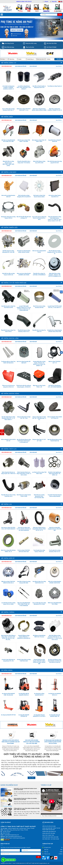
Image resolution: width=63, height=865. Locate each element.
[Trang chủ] (8, 8)
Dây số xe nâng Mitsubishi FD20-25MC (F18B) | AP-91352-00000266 (23, 604)
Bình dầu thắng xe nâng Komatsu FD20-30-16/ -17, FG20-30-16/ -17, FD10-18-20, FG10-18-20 (54, 637)
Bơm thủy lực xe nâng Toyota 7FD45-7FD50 (24, 495)
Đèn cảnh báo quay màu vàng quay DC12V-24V (55, 162)
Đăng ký (46, 1)
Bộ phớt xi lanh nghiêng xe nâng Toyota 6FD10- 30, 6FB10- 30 (54, 474)
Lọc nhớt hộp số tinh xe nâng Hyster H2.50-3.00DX (8, 603)
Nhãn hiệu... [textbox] (12, 59)
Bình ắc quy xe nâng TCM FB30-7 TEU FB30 (24, 140)
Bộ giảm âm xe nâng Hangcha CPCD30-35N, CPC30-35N (54, 331)
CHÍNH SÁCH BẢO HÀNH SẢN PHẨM (50, 837)
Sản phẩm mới (33, 66)
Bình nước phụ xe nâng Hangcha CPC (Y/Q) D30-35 (24, 196)
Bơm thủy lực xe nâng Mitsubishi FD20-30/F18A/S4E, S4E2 (39, 496)
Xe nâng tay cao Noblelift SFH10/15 (54, 694)
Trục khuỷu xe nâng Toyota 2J (54, 86)
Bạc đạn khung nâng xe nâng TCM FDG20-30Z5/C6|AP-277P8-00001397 (24, 441)
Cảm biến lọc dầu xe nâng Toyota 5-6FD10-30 (8, 274)
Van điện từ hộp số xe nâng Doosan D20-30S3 (23, 582)
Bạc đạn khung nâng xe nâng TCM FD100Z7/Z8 (55, 440)
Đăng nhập (54, 1)
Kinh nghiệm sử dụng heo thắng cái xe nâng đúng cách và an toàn (25, 799)
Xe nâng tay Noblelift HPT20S (8, 714)
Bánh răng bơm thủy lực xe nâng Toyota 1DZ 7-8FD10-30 (8, 473)
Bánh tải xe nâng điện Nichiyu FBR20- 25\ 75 (8, 551)
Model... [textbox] (20, 59)
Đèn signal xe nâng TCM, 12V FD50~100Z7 (39, 140)
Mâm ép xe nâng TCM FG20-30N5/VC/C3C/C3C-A (8, 582)
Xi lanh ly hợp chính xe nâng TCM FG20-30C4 (24, 660)
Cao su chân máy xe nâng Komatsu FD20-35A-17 (8, 109)
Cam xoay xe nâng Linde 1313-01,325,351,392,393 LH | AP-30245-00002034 (24, 529)
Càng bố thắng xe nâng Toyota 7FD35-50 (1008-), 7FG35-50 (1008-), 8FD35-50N (39, 661)
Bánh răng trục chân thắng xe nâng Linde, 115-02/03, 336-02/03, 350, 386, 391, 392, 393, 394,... (8, 637)
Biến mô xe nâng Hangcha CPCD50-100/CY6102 (54, 582)
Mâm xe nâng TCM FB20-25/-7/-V (55, 362)
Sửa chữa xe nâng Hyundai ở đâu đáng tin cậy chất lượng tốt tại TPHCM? (31, 742)
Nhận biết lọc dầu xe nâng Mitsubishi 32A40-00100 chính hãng (25, 789)
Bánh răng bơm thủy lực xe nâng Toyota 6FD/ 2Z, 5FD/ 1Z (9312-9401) (24, 474)
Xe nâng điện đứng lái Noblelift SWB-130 (54, 715)
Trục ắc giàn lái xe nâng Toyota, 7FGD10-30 (39, 551)
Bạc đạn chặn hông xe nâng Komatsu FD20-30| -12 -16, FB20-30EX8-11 (8, 418)
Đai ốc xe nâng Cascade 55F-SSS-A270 (24, 362)
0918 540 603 (10, 860)
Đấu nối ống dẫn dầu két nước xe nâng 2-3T (24, 217)
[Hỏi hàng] (2, 430)
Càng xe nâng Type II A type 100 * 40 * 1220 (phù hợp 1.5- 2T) (39, 418)
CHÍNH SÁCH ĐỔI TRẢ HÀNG (48, 833)
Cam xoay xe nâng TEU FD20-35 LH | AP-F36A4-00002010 (8, 528)
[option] (12, 53)
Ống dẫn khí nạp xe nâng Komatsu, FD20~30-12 (24, 331)
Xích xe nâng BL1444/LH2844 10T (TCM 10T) (54, 417)
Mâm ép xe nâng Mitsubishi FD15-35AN (54, 603)
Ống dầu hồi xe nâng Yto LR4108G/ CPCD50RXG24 (39, 274)
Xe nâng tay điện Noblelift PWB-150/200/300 (8, 694)
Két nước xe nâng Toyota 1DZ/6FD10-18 (55, 196)
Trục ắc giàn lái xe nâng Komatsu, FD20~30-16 (54, 551)
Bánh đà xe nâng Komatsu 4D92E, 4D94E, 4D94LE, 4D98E (39, 109)
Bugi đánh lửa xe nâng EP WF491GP (54, 140)
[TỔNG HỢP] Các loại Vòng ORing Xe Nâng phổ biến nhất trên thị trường (26, 809)
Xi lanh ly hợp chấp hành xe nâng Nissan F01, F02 (8, 660)
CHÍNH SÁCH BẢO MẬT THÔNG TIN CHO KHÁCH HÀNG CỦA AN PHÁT (51, 829)
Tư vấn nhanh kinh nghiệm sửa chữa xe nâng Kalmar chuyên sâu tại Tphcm (10, 742)
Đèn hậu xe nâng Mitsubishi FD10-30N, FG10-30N (8, 140)
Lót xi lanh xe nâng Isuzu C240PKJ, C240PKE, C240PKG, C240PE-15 (8, 87)
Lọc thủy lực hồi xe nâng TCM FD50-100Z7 (39, 473)
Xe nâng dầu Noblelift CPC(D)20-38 (24, 715)
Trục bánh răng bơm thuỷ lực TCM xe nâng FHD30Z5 (55, 495)
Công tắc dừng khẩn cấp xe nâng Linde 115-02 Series (23, 162)
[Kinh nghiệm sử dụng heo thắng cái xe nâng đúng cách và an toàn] (7, 802)
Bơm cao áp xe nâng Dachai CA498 (39, 251)
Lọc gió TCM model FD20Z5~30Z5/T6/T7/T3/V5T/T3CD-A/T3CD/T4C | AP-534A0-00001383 (24, 308)
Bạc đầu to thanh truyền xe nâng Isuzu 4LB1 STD (39, 86)
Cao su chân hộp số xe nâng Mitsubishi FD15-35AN (39, 603)
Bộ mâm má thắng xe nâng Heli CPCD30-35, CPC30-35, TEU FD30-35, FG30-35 (54, 661)
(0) (2, 433)
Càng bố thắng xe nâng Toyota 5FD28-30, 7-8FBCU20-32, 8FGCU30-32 (23, 637)
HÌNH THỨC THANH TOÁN (48, 835)
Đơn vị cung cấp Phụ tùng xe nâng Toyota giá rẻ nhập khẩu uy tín (52, 742)
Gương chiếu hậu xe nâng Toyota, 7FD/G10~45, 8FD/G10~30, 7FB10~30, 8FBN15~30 (39, 363)
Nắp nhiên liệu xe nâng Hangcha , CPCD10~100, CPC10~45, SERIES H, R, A (54, 275)
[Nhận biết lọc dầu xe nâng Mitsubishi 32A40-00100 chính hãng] (7, 792)
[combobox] (13, 59)
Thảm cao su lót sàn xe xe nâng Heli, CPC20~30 (8, 386)
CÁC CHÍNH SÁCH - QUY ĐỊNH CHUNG (50, 839)
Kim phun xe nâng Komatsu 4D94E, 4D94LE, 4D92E (23, 251)
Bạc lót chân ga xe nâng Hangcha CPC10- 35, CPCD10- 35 (54, 252)
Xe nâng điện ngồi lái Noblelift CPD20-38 (24, 694)
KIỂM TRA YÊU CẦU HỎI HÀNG (49, 826)
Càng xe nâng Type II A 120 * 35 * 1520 (39, 440)
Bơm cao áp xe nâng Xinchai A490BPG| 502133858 (24, 274)
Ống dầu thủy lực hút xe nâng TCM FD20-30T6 (8, 495)
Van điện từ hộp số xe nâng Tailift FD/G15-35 (39, 582)
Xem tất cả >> (59, 66)
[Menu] (2, 14)
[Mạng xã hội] (44, 857)
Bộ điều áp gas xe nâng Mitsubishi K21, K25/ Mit (8, 251)
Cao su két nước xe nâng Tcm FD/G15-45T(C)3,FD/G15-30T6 (39, 218)
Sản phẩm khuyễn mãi (20, 66)
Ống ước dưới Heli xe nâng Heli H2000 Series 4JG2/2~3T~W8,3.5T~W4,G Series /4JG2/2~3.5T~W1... (54, 219)
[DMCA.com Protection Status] (5, 839)
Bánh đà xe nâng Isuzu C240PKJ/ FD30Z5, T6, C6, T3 (54, 109)
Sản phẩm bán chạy (7, 66)
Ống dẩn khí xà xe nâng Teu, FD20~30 (39, 331)
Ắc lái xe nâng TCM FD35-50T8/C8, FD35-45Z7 (24, 551)
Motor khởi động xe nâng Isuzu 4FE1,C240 (39, 162)
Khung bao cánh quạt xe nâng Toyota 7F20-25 (8, 217)
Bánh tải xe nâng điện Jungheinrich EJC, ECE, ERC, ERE (54, 529)
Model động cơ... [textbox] (31, 59)
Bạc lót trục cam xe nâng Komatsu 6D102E (39, 306)
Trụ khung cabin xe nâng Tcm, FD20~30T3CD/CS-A (8, 362)
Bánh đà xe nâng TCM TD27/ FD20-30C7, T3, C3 (24, 109)
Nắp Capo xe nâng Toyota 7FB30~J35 (39, 386)
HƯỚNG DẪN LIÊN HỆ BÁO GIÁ (49, 831)
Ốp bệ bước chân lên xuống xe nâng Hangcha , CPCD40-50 (24, 386)
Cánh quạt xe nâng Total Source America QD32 (39, 196)
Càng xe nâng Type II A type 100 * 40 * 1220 (24, 417)
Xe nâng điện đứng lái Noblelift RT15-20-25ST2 (39, 715)
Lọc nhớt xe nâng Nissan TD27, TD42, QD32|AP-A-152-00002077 (24, 87)
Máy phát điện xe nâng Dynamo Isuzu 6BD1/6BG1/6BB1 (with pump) (8, 163)
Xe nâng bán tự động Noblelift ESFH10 (39, 694)
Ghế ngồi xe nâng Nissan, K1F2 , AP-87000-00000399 (54, 386)
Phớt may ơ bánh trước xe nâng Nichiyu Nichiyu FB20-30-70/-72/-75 (39, 529)
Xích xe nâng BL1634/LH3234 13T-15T (8, 440)
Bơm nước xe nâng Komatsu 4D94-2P (8, 196)
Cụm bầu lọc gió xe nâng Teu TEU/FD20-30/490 (8, 306)
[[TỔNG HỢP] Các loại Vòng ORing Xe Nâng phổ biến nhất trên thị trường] (7, 812)
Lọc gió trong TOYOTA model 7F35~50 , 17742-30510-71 (55, 306)
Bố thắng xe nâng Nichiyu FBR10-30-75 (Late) (39, 636)
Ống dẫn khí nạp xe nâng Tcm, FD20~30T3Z (8, 331)
